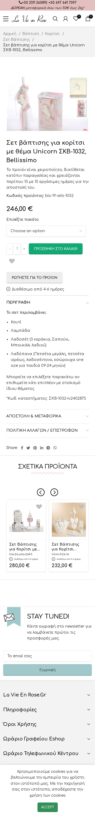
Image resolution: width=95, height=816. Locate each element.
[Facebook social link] (22, 447)
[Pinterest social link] (35, 447)
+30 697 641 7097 (63, 3)
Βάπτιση (31, 34)
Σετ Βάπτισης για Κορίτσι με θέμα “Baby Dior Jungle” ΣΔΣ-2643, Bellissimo (25, 547)
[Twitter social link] (28, 447)
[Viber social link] (55, 447)
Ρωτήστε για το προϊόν (34, 278)
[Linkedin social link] (42, 447)
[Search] (55, 18)
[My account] (65, 18)
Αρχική (10, 34)
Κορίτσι (53, 34)
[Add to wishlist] (39, 506)
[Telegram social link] (48, 447)
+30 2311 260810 (34, 3)
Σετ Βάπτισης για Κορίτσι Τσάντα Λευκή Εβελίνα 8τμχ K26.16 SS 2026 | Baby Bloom (66, 547)
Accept (47, 807)
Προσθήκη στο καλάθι (55, 249)
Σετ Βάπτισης (17, 40)
